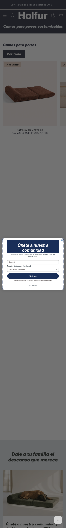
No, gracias (33, 285)
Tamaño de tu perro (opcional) (19, 266)
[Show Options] (57, 270)
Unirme (33, 276)
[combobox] (32, 270)
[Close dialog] (62, 240)
